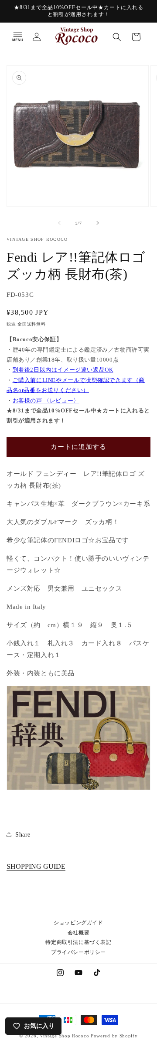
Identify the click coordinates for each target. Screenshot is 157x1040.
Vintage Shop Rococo (64, 1035)
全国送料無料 (31, 324)
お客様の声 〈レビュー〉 (46, 400)
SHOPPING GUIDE (36, 866)
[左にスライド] (59, 223)
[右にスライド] (97, 223)
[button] (17, 37)
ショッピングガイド (78, 923)
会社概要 (78, 933)
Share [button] (23, 834)
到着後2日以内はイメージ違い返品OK (63, 369)
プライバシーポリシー (78, 952)
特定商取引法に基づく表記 (78, 942)
